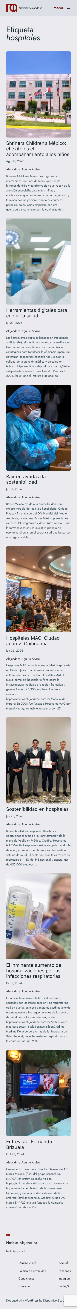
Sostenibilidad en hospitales (37, 809)
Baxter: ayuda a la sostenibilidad (26, 479)
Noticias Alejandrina (30, 8)
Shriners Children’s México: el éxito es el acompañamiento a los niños (37, 149)
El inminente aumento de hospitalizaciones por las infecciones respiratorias (33, 970)
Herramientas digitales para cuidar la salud (36, 313)
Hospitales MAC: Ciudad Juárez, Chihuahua (33, 640)
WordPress (31, 1300)
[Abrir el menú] (68, 8)
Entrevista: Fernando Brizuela (29, 1144)
